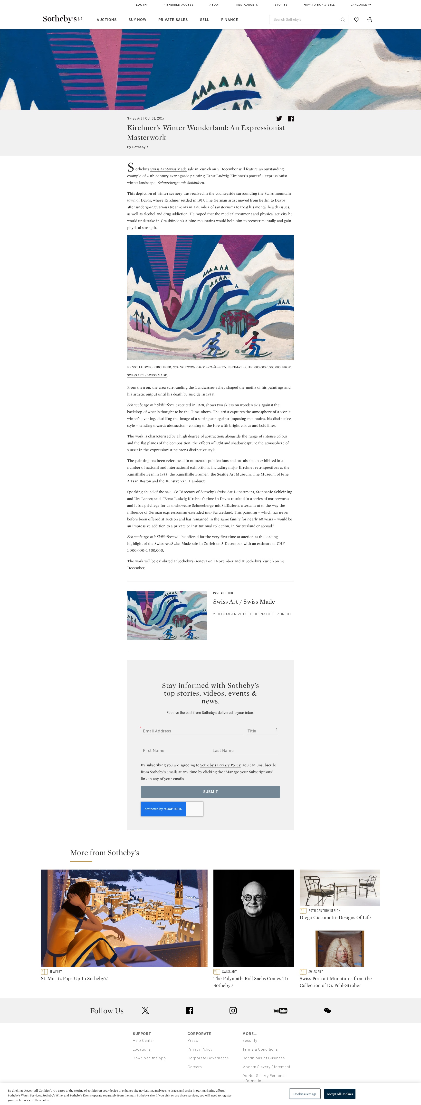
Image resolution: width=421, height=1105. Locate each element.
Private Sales (173, 20)
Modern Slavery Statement (266, 1067)
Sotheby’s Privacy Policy (220, 765)
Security (249, 1041)
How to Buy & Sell (319, 4)
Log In (141, 4)
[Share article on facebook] (291, 119)
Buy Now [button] (137, 20)
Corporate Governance (208, 1058)
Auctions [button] (107, 20)
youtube (280, 1011)
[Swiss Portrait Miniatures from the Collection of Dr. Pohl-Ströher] (340, 950)
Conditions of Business (263, 1058)
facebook (189, 1010)
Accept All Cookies (340, 1094)
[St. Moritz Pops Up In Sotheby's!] (124, 919)
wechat (327, 1010)
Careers (195, 1067)
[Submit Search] (343, 19)
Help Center (143, 1041)
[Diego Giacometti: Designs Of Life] (340, 889)
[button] (213, 855)
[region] (210, 1094)
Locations (142, 1049)
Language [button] (359, 4)
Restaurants (247, 4)
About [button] (215, 4)
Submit (210, 792)
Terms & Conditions (260, 1049)
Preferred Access (178, 4)
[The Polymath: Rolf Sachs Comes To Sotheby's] (253, 919)
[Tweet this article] (279, 119)
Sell (204, 20)
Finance (229, 20)
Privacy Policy (200, 1049)
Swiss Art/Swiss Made (168, 169)
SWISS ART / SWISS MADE (147, 375)
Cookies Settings (305, 1094)
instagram (233, 1010)
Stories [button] (281, 4)
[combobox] (308, 19)
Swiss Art (134, 118)
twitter (145, 1010)
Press (193, 1041)
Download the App (149, 1058)
